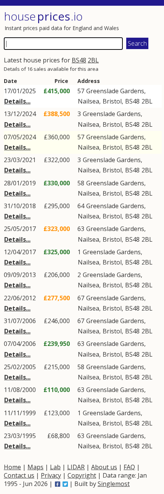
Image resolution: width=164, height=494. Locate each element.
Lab (55, 467)
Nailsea (88, 101)
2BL (93, 60)
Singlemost (114, 484)
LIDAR (76, 467)
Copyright (82, 475)
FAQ (129, 467)
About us (104, 467)
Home (12, 467)
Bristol (112, 101)
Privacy (51, 475)
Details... (17, 101)
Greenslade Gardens (115, 91)
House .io (43, 16)
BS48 (79, 60)
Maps (35, 467)
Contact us (19, 475)
